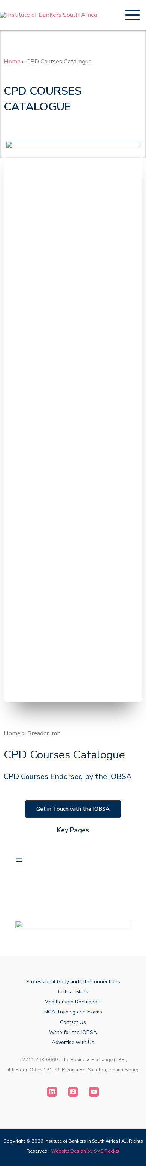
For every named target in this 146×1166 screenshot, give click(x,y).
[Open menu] (19, 860)
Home (12, 61)
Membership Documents (73, 1001)
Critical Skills (73, 991)
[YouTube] (94, 1092)
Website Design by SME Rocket (85, 1151)
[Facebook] (73, 1092)
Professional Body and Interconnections (73, 981)
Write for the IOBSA (73, 1032)
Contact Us (73, 1022)
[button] (73, 809)
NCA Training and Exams (73, 1011)
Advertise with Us (73, 1042)
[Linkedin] (52, 1092)
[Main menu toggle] (132, 15)
